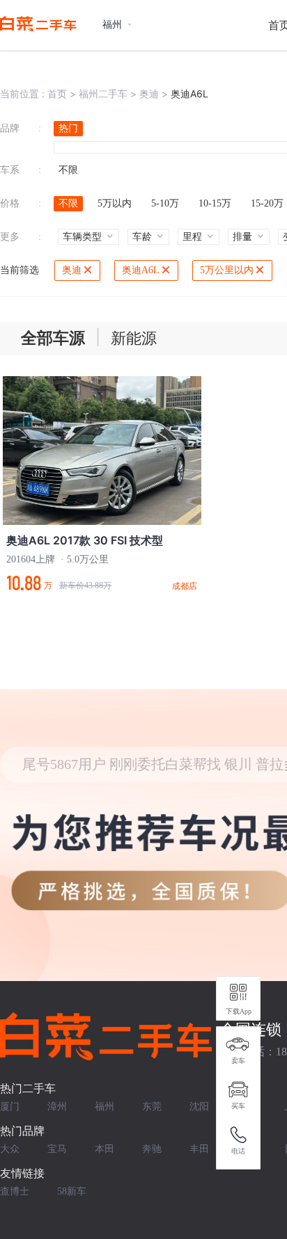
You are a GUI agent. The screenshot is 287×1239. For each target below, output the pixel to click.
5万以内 (115, 203)
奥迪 (149, 93)
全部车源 (53, 338)
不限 (68, 170)
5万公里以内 (227, 270)
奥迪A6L (141, 270)
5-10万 (165, 203)
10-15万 (215, 203)
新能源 (134, 338)
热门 (68, 128)
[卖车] (238, 1044)
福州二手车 (103, 93)
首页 (57, 93)
